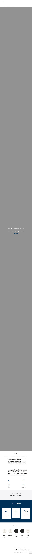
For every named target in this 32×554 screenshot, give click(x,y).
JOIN (16, 233)
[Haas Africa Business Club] (4, 2)
